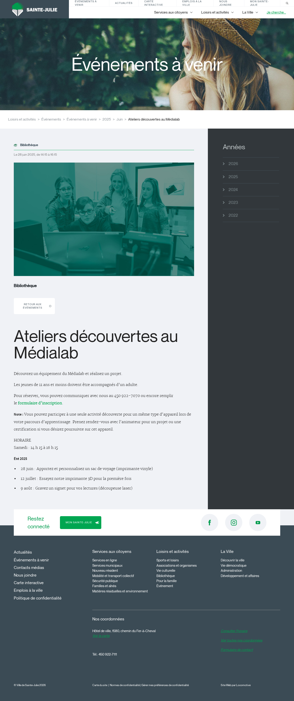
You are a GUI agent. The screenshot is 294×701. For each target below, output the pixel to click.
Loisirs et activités (22, 119)
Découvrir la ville (232, 560)
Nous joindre (225, 3)
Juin (119, 119)
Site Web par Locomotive (236, 685)
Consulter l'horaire (234, 631)
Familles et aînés (104, 586)
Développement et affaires (240, 576)
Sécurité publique (105, 581)
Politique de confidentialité (38, 598)
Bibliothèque (165, 576)
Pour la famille (166, 581)
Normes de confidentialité (125, 685)
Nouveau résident (105, 571)
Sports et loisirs (167, 560)
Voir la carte (101, 636)
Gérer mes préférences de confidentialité (165, 685)
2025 (106, 119)
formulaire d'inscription (40, 403)
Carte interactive (153, 3)
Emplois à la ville (192, 3)
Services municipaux (107, 565)
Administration (231, 571)
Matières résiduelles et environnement (120, 591)
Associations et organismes (176, 565)
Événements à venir (86, 3)
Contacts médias (29, 567)
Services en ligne (104, 560)
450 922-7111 (108, 654)
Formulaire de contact (237, 650)
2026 (233, 163)
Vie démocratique (233, 565)
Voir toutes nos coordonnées (241, 640)
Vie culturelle (165, 571)
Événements (51, 119)
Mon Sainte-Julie (259, 3)
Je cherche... (276, 12)
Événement (164, 586)
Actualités (124, 3)
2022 (233, 215)
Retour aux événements (32, 306)
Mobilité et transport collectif (113, 576)
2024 (233, 189)
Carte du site (99, 685)
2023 (233, 202)
